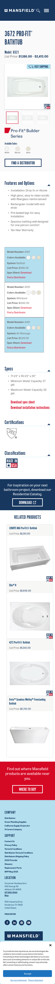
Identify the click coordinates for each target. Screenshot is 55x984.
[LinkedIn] (14, 922)
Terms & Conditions (13, 848)
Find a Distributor (16, 277)
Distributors (10, 818)
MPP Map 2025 (11, 871)
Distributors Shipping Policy (17, 856)
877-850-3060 (11, 892)
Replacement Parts (13, 867)
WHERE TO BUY (27, 789)
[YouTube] (28, 922)
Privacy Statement (35, 980)
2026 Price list (11, 860)
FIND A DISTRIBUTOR (23, 163)
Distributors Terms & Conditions (19, 852)
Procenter (10, 914)
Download (26, 272)
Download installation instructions (30, 407)
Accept (27, 973)
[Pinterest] (21, 922)
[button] (50, 945)
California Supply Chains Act (17, 825)
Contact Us (10, 841)
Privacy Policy (11, 845)
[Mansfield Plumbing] (20, 10)
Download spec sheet (23, 402)
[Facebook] (7, 922)
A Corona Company (13, 829)
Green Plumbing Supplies (15, 821)
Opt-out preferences (18, 980)
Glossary (8, 864)
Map (7, 895)
